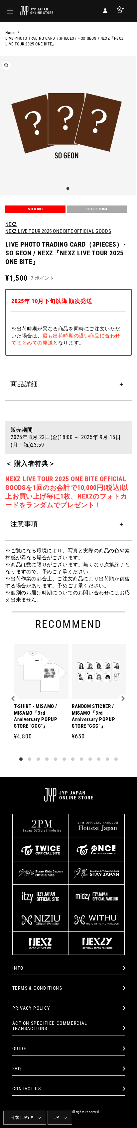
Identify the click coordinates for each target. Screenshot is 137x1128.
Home (10, 32)
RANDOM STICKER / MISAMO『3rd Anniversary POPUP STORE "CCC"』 (93, 716)
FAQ (16, 1068)
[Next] (123, 699)
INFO (18, 968)
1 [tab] (67, 188)
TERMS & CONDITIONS (37, 988)
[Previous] (14, 699)
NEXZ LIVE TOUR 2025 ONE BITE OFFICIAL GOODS (58, 231)
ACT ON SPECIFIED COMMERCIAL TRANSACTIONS (49, 1025)
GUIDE (19, 1048)
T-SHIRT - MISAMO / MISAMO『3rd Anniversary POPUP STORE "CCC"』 (35, 716)
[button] (10, 10)
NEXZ (11, 224)
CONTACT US (26, 1088)
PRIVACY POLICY (31, 1008)
